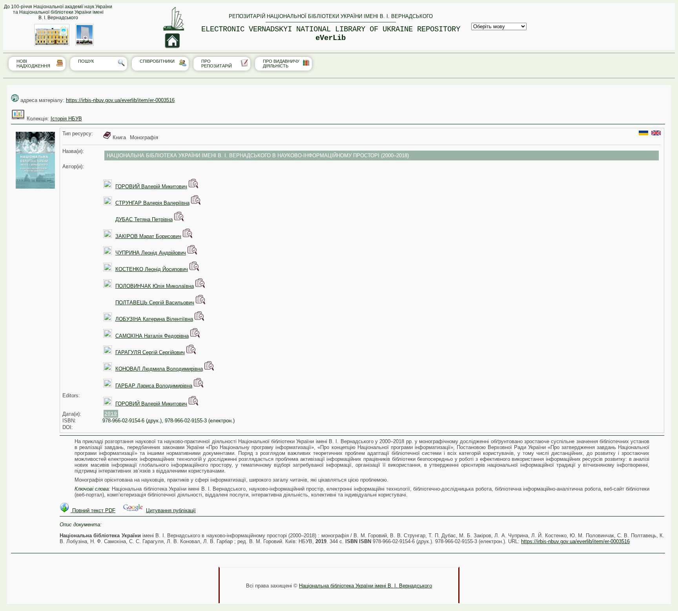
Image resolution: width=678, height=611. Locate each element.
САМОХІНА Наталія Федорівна (152, 336)
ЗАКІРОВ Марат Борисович (148, 236)
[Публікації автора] (193, 186)
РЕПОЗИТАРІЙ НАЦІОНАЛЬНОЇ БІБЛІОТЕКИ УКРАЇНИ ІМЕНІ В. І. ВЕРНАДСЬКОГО (331, 16)
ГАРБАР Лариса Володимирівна (153, 386)
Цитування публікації (171, 510)
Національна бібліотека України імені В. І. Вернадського (365, 586)
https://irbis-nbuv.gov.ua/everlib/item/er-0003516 (120, 100)
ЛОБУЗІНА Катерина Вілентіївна (154, 319)
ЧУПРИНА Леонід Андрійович (150, 253)
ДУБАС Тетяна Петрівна (144, 219)
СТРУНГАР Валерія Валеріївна (152, 203)
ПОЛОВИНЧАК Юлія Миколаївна (154, 286)
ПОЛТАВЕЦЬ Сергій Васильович (154, 303)
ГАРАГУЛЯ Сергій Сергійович (150, 352)
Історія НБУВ (66, 119)
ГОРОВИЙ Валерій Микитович (151, 186)
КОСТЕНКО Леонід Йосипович (151, 269)
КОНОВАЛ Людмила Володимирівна (159, 369)
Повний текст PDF (93, 510)
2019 (110, 414)
